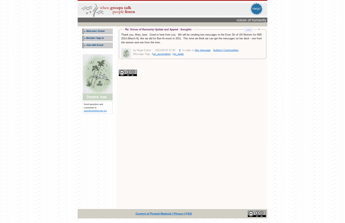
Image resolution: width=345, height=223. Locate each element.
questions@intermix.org (95, 111)
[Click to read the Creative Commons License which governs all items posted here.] (128, 75)
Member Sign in (95, 38)
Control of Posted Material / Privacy (160, 213)
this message (202, 50)
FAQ (189, 213)
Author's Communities (226, 50)
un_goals (178, 54)
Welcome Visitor (95, 31)
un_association (162, 54)
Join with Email (94, 45)
